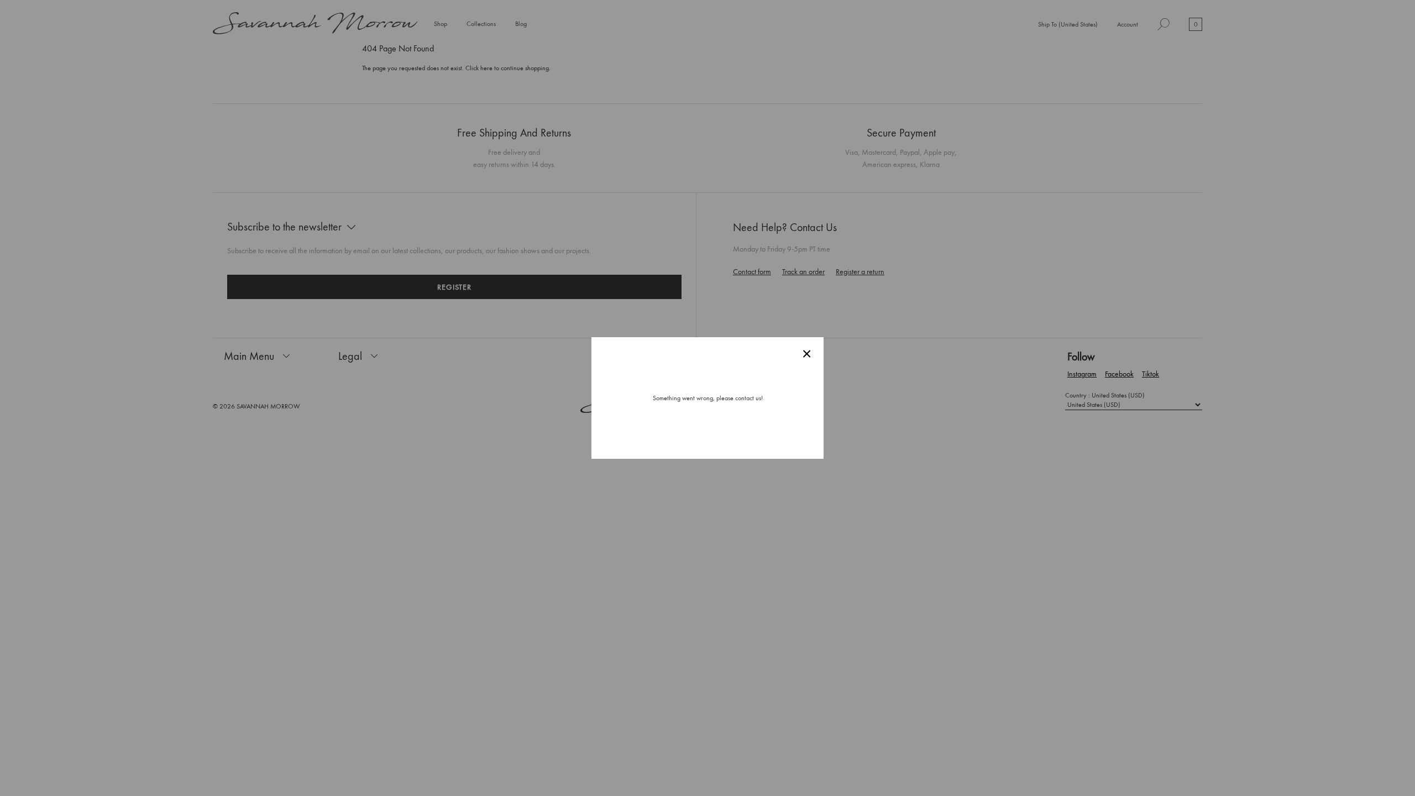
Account (1127, 24)
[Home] (315, 24)
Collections (481, 24)
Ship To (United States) (1068, 25)
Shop (440, 24)
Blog (521, 23)
